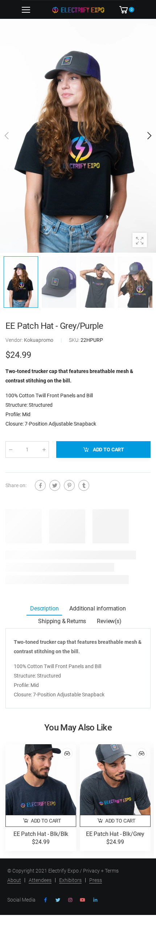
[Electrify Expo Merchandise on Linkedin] (95, 900)
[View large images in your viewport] (139, 240)
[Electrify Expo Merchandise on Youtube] (82, 900)
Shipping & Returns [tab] (62, 621)
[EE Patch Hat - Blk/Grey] (115, 779)
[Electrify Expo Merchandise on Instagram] (70, 900)
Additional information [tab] (97, 608)
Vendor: (14, 340)
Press (95, 880)
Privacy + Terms (101, 871)
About (14, 880)
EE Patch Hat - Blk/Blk (40, 833)
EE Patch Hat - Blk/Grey (115, 833)
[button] (148, 136)
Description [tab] (44, 608)
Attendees (40, 880)
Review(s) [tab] (109, 621)
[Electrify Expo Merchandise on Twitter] (57, 900)
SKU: (75, 340)
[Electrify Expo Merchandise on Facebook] (45, 900)
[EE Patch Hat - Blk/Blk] (40, 779)
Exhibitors (70, 880)
